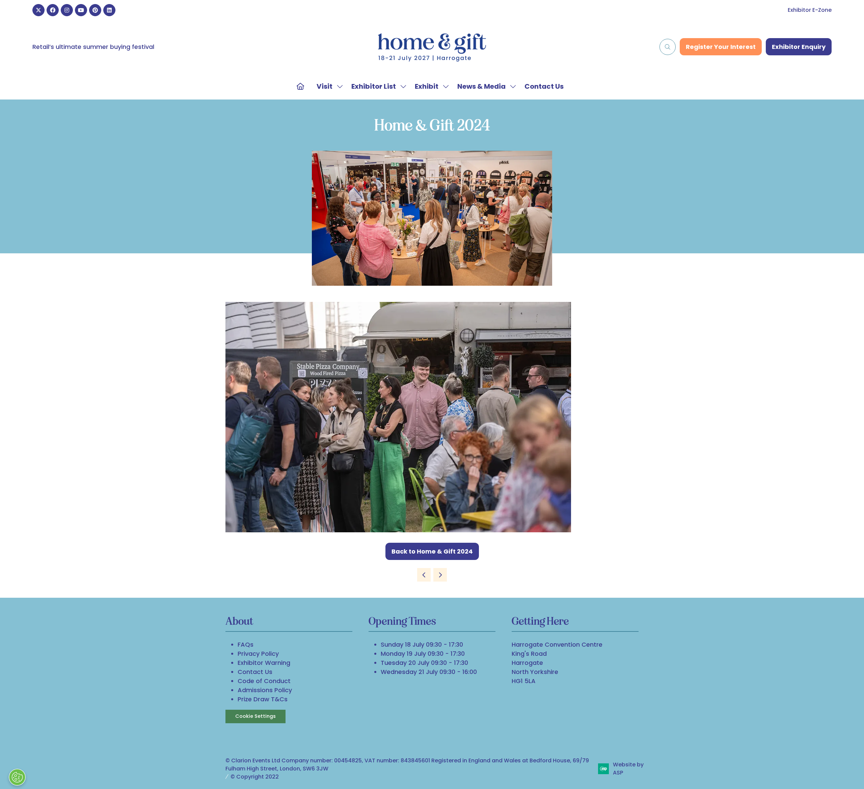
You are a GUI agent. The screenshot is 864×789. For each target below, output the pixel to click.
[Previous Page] (424, 575)
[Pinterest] (95, 10)
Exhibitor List (373, 86)
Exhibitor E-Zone (810, 10)
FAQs (245, 644)
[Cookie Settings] (17, 777)
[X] (38, 10)
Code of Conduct (264, 681)
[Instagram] (67, 10)
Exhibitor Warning (264, 662)
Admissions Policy (265, 690)
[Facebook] (53, 10)
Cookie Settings (255, 716)
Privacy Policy (258, 653)
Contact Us (544, 86)
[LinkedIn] (109, 10)
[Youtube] (81, 10)
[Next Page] (440, 575)
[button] (667, 47)
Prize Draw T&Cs (263, 699)
